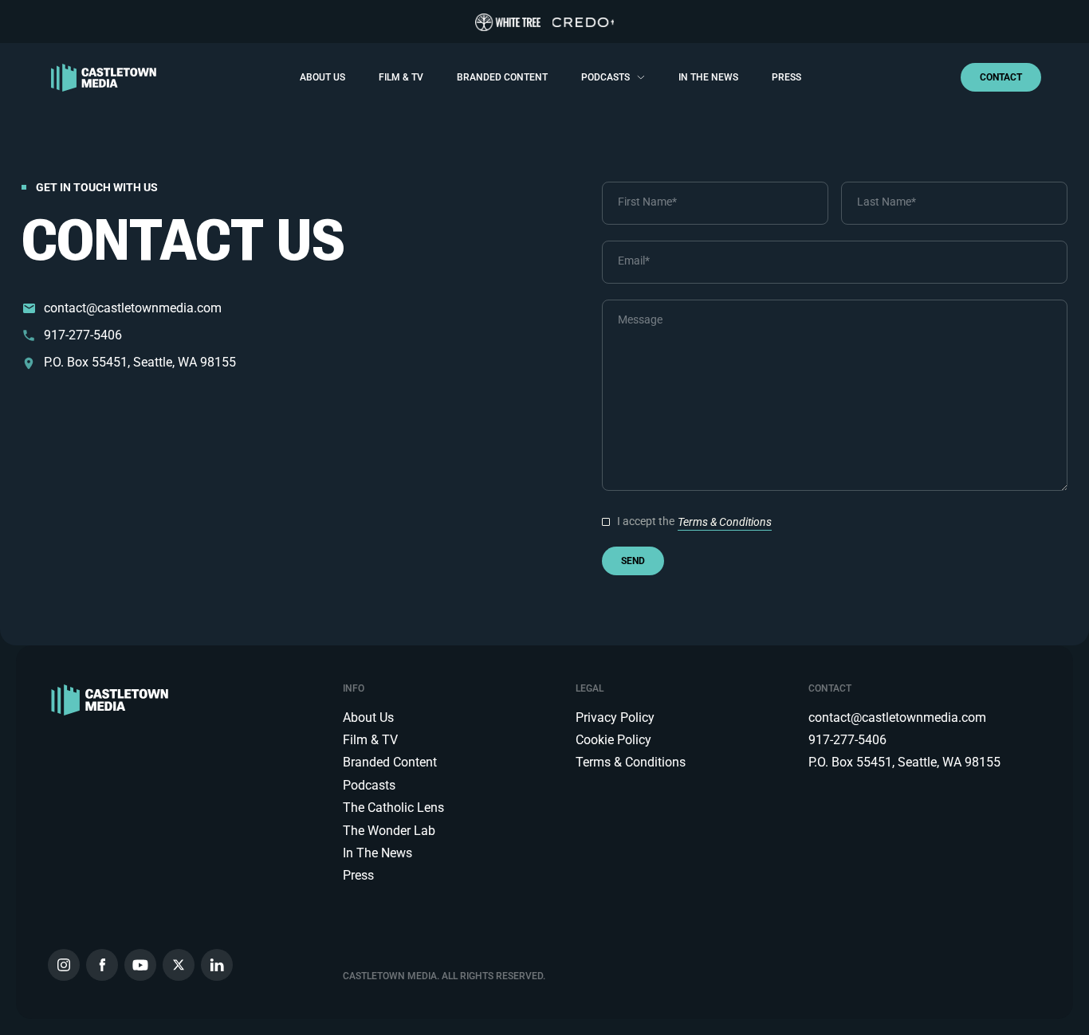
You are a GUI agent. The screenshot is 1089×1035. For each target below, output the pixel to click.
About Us (322, 77)
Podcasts (605, 77)
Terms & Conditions (725, 522)
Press (786, 77)
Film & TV (401, 77)
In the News (708, 77)
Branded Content (502, 77)
